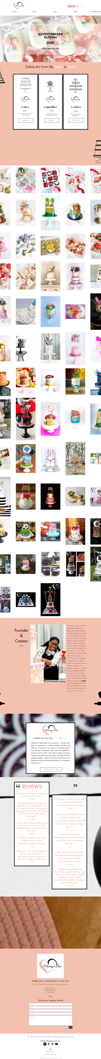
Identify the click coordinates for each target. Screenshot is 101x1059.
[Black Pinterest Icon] (52, 1044)
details (84, 681)
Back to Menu (50, 1052)
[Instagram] (45, 1044)
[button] (34, 12)
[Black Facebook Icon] (48, 1044)
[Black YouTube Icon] (56, 1044)
